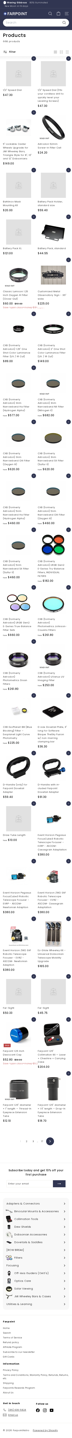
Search (7, 1332)
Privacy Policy (11, 1370)
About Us (8, 1392)
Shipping (8, 1383)
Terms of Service (12, 1337)
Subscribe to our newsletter (19, 1351)
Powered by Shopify (45, 1430)
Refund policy (11, 1342)
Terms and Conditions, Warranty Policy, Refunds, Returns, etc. (36, 1377)
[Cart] (58, 13)
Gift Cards (9, 1356)
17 (42, 1141)
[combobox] (36, 23)
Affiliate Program (12, 1347)
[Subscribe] (59, 1183)
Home (6, 1328)
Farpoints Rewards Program (19, 1387)
